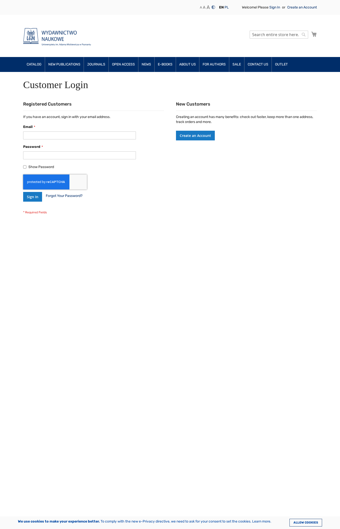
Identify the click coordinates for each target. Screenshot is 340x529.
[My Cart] (314, 34)
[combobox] (279, 35)
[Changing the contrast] (213, 7)
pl (227, 7)
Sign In (275, 7)
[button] (221, 7)
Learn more (261, 521)
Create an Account (302, 7)
